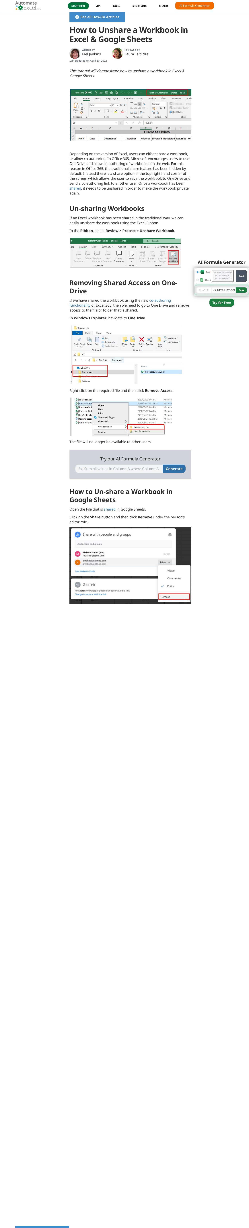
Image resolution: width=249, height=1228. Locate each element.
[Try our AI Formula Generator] (221, 281)
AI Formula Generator (195, 6)
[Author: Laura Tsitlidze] (117, 53)
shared (75, 188)
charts (163, 5)
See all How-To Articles (100, 17)
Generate (174, 468)
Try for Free (221, 302)
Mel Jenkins (91, 54)
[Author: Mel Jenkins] (74, 53)
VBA (98, 5)
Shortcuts (140, 5)
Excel (116, 5)
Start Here (78, 5)
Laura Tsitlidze (136, 54)
